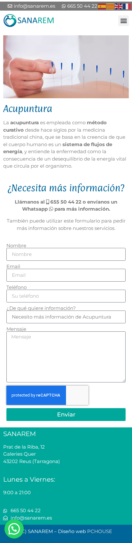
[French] (127, 6)
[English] (119, 6)
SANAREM (19, 434)
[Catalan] (110, 6)
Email (13, 266)
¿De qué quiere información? (41, 308)
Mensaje (16, 329)
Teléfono (16, 287)
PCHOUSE (99, 531)
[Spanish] (102, 6)
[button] (123, 20)
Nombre (16, 245)
